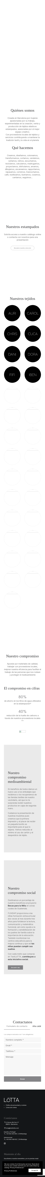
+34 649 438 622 (11, 1139)
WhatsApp (23, 1134)
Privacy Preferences (10, 1171)
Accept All (34, 1170)
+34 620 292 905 (11, 1134)
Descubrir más (15, 967)
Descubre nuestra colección (22, 248)
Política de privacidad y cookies (16, 1105)
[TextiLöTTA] (11, 4)
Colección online (11, 1107)
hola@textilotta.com (12, 1128)
